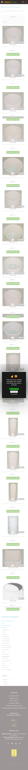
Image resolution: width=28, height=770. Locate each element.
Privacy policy (14, 394)
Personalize (14, 391)
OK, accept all (14, 389)
